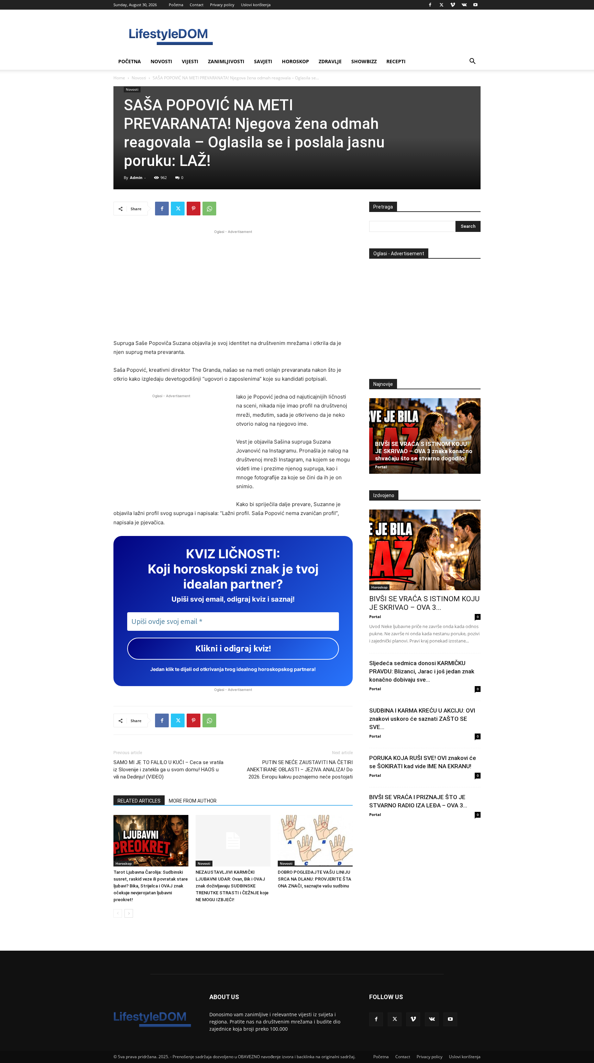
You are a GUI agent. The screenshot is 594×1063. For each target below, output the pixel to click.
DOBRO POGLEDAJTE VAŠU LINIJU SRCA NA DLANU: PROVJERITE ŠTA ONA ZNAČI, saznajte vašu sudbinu (314, 879)
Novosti (161, 61)
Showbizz (364, 61)
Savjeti (263, 61)
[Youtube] (475, 5)
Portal (381, 466)
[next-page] (128, 913)
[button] (472, 62)
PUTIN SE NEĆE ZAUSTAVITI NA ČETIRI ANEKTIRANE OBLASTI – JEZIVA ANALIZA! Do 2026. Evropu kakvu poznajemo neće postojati (300, 769)
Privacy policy (222, 4)
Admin (136, 177)
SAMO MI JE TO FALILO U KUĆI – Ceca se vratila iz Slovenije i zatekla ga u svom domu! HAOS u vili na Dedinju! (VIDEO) (168, 769)
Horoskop (295, 61)
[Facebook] (430, 5)
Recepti (396, 61)
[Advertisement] (233, 283)
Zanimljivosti (226, 61)
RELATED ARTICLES (139, 801)
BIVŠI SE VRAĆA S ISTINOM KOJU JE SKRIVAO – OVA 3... (424, 603)
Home (119, 78)
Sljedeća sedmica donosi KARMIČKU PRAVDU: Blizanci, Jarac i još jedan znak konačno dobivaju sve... (421, 671)
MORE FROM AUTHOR (193, 801)
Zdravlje (330, 61)
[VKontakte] (464, 5)
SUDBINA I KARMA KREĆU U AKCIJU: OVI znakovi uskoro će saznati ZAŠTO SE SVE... (422, 718)
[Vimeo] (453, 5)
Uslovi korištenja (256, 4)
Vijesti (190, 61)
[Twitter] (441, 5)
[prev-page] (117, 913)
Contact (197, 4)
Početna (176, 4)
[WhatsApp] (209, 208)
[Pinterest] (193, 208)
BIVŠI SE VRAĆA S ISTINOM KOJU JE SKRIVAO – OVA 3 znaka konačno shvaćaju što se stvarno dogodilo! (423, 451)
